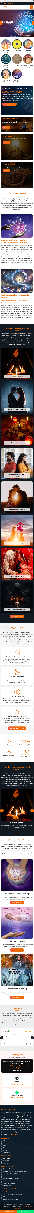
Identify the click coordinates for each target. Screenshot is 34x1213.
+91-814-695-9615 (17, 1070)
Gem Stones (6, 1158)
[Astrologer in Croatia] (17, 23)
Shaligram (5, 1163)
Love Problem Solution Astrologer (12, 1176)
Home (4, 1141)
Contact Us (6, 1148)
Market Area (6, 1152)
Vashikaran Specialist (11, 119)
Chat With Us (26, 1211)
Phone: (10, 1134)
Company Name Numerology (11, 1199)
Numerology (7, 136)
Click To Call (9, 1211)
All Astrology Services (9, 104)
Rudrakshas (6, 1161)
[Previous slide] (2, 810)
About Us (5, 1143)
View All (6, 127)
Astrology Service (12, 92)
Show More (6, 1040)
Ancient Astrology (8, 1181)
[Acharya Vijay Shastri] (5, 7)
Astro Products (9, 165)
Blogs (4, 1145)
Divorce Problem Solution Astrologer (13, 1178)
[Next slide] (32, 810)
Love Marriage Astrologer (10, 1174)
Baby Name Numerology (9, 1197)
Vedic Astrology (7, 1185)
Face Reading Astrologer (10, 1183)
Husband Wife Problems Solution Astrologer (15, 1171)
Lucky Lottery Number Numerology (12, 1194)
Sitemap (5, 1150)
